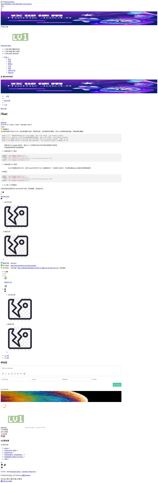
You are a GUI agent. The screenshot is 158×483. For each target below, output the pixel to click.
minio (6, 448)
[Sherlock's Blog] (8, 2)
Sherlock (3, 122)
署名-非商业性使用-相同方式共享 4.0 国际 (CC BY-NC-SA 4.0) (38, 268)
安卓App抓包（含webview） (13, 455)
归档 (5, 4)
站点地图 (9, 481)
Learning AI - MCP (10, 450)
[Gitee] (4, 436)
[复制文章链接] (5, 287)
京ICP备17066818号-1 (29, 472)
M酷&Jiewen (26, 475)
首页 (2, 4)
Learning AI (8, 452)
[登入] (1, 8)
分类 (13, 4)
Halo (10, 475)
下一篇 (6, 358)
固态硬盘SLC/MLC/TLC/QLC (13, 457)
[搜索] (1, 10)
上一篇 (6, 356)
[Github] (2, 436)
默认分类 (7, 101)
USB (5, 459)
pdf (2, 196)
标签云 (9, 4)
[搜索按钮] (2, 6)
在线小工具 (22, 4)
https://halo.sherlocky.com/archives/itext (23, 265)
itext (4, 196)
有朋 (17, 4)
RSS (4, 481)
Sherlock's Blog (6, 45)
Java (7, 196)
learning (29, 4)
